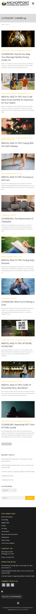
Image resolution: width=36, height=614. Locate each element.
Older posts (6, 444)
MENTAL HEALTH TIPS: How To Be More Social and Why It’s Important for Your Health (17, 99)
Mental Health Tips (24, 93)
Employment (5, 537)
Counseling (5, 50)
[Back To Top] (18, 603)
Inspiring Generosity (7, 476)
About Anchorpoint (7, 517)
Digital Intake (5, 523)
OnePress (11, 610)
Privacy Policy (5, 540)
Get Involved (5, 531)
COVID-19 (29, 50)
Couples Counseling (18, 50)
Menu (32, 3)
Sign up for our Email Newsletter (11, 596)
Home (2, 24)
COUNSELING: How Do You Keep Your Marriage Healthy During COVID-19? (15, 57)
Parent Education (7, 139)
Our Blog (4, 528)
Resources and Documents (9, 534)
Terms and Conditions (8, 543)
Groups (3, 525)
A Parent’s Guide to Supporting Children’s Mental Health (17, 471)
